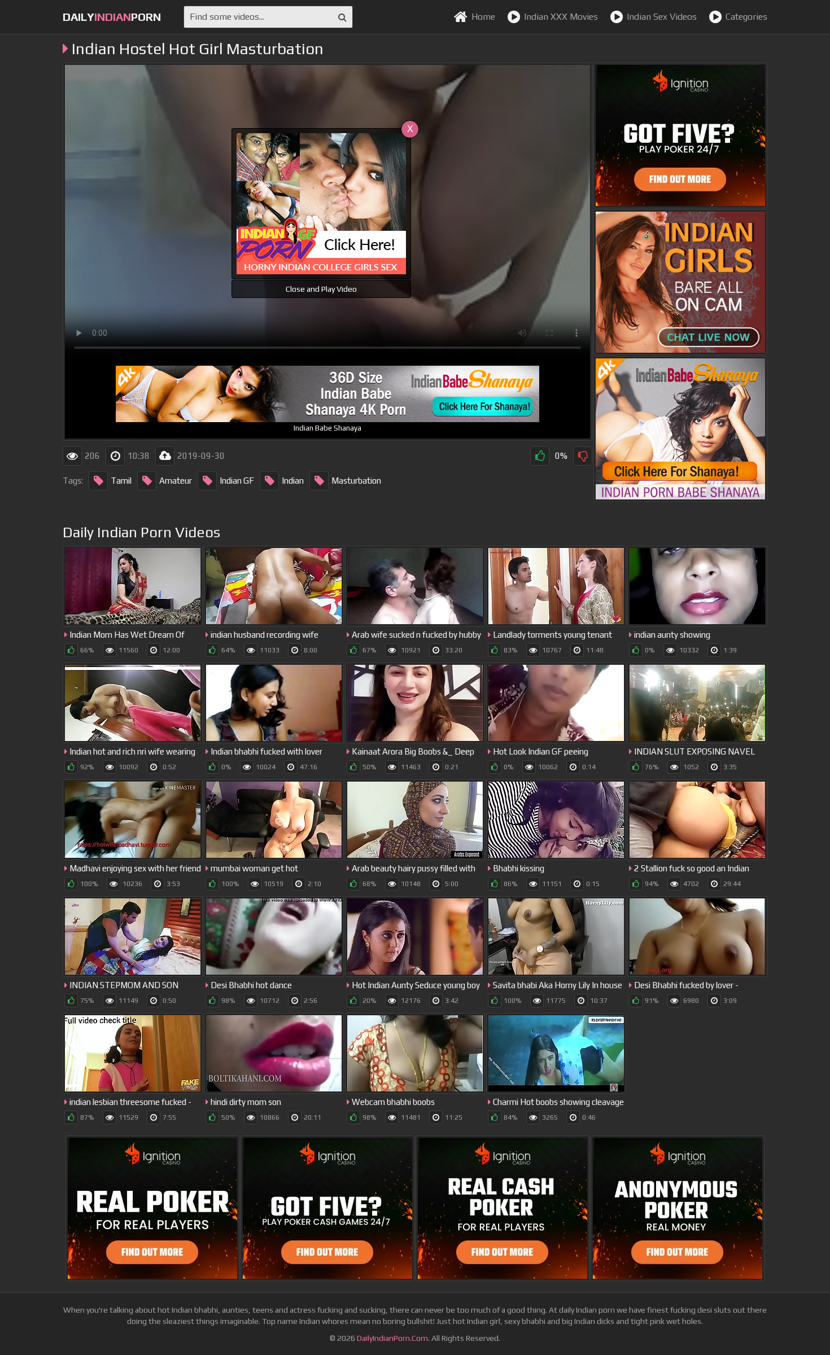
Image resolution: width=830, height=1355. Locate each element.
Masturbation (356, 480)
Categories (746, 16)
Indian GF (237, 480)
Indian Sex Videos (662, 16)
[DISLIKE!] (582, 456)
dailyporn (112, 16)
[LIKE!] (539, 456)
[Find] (342, 17)
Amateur (175, 480)
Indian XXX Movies (561, 16)
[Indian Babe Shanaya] (680, 428)
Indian (293, 480)
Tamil (121, 480)
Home (483, 16)
